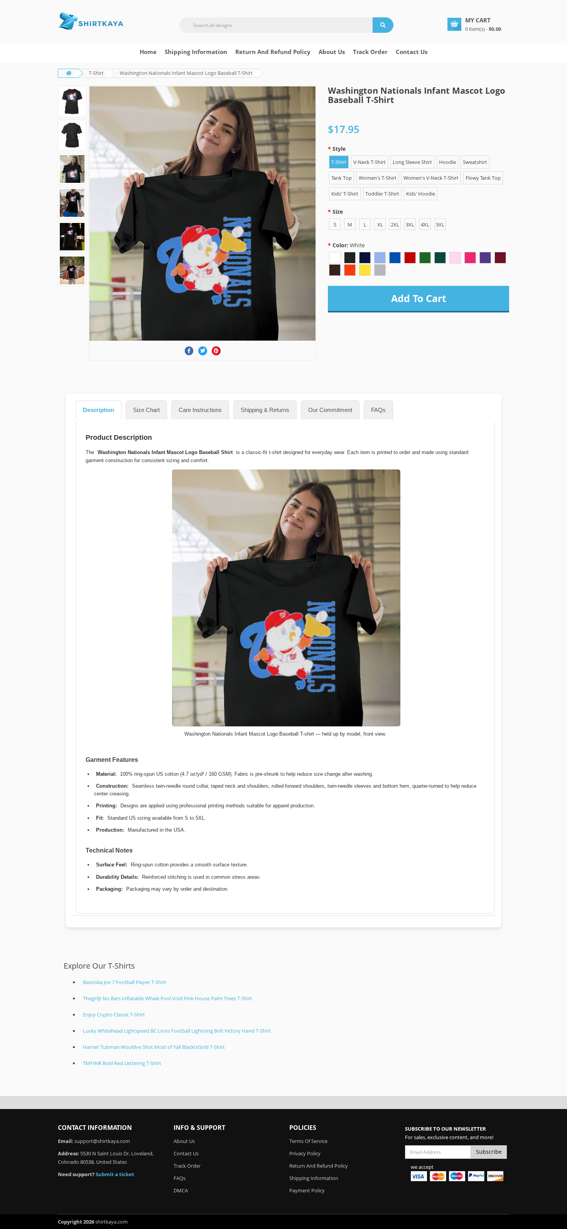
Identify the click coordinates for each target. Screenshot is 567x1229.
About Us (184, 1141)
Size (337, 211)
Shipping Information (196, 52)
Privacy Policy (305, 1153)
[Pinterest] (216, 350)
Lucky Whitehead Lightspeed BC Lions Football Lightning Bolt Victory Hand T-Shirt (177, 1030)
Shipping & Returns (265, 410)
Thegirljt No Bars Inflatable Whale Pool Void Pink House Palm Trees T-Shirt (167, 998)
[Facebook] (189, 350)
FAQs (378, 410)
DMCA (181, 1190)
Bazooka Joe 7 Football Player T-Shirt (124, 982)
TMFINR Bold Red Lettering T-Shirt (122, 1063)
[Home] (90, 20)
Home (148, 52)
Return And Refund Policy (272, 52)
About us (332, 52)
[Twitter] (203, 350)
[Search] (383, 25)
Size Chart (146, 410)
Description (98, 410)
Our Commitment (330, 410)
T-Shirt (96, 72)
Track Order (370, 52)
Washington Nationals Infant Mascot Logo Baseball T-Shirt (186, 72)
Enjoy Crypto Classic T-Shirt (114, 1014)
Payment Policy (307, 1190)
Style (339, 148)
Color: (348, 245)
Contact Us (411, 52)
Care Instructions (200, 410)
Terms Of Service (308, 1141)
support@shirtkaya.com (102, 1141)
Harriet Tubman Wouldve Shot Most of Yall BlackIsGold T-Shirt (154, 1046)
